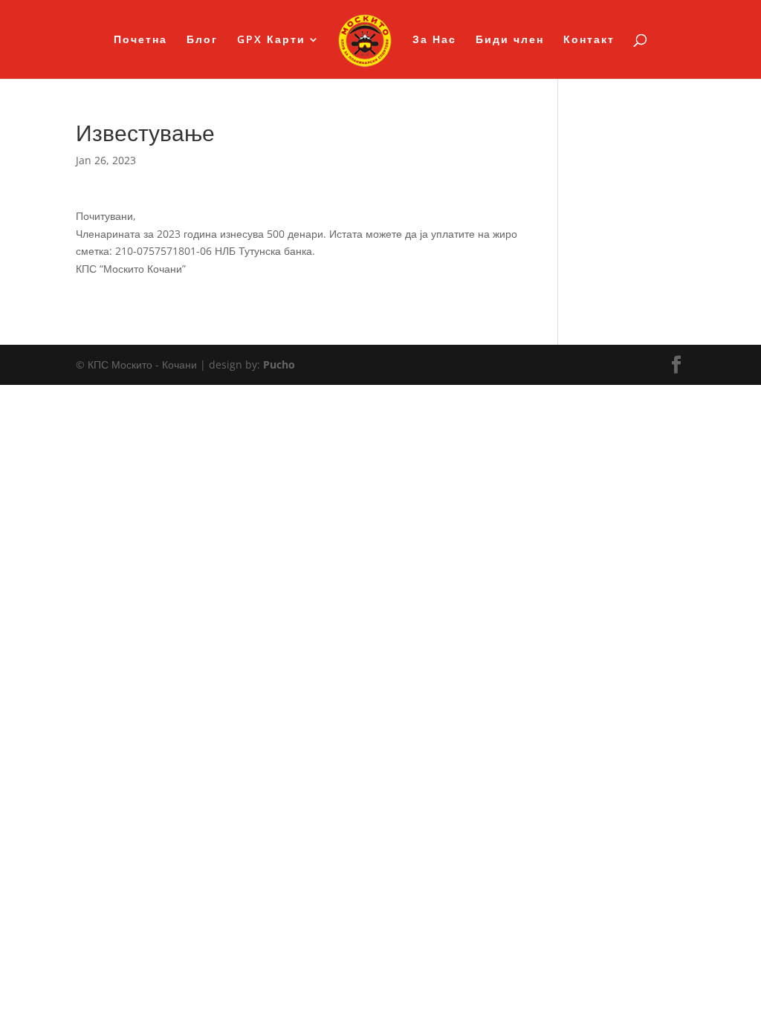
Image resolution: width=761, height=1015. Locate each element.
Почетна (140, 40)
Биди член (510, 40)
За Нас (434, 40)
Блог (202, 40)
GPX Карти (271, 40)
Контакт (589, 40)
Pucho (279, 364)
